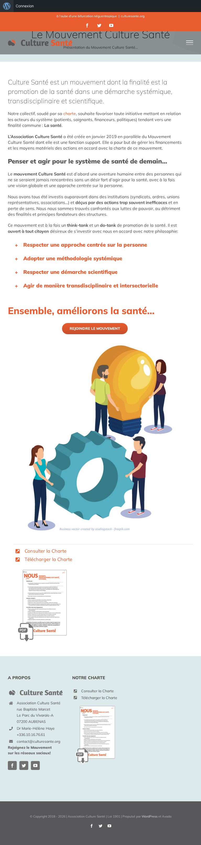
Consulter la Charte (45, 551)
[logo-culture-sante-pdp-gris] (36, 690)
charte (69, 113)
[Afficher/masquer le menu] (189, 43)
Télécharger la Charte (48, 559)
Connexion (25, 6)
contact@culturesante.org (38, 741)
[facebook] (12, 765)
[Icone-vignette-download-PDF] (42, 566)
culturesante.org (132, 16)
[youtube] (35, 765)
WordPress (150, 816)
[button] (95, 244)
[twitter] (23, 765)
